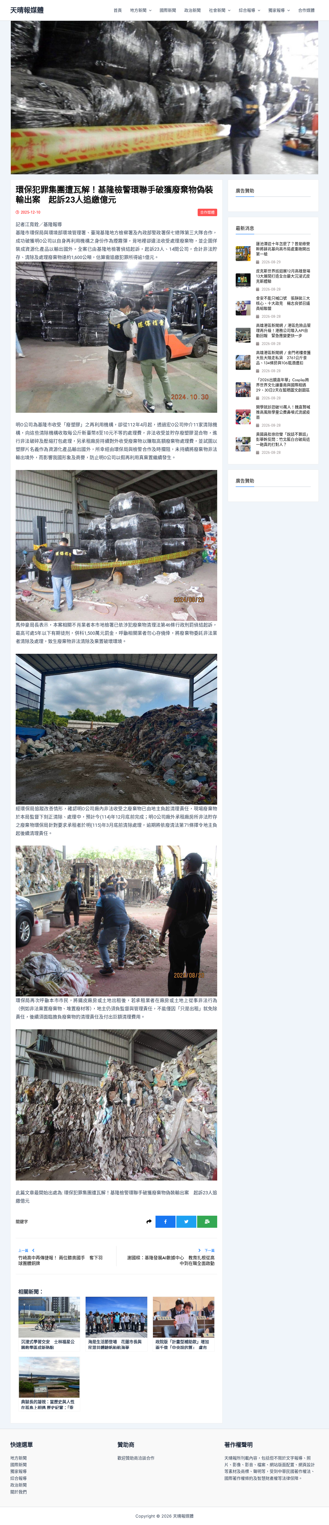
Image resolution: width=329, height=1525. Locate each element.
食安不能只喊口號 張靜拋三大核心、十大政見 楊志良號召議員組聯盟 (283, 303)
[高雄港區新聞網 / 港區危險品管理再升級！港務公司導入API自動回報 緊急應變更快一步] (243, 335)
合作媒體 (306, 10)
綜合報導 (247, 10)
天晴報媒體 (27, 10)
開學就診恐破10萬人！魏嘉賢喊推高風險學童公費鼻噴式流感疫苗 (283, 412)
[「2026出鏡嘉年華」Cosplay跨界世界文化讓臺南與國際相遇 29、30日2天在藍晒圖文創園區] (243, 389)
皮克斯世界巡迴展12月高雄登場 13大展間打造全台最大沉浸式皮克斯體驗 (285, 276)
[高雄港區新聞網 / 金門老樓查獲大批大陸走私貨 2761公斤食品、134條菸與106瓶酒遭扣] (243, 362)
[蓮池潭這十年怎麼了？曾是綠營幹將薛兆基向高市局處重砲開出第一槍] (243, 253)
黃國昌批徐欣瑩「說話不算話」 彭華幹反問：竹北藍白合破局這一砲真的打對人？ (284, 439)
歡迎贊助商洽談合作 (135, 1458)
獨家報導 (276, 10)
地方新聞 (138, 10)
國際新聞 (168, 10)
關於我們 (18, 1491)
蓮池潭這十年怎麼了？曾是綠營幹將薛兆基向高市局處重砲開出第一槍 (283, 249)
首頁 (118, 10)
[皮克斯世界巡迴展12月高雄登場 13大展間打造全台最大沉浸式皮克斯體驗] (243, 280)
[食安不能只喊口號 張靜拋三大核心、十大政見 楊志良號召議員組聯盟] (243, 308)
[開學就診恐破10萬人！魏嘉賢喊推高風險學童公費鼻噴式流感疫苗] (243, 416)
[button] (149, 10)
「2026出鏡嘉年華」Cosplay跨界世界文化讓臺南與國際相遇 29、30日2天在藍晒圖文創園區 (283, 385)
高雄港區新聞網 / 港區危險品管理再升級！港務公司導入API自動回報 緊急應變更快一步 (283, 331)
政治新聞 (192, 10)
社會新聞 (217, 10)
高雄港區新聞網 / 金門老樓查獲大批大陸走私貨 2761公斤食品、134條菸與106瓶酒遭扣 (283, 358)
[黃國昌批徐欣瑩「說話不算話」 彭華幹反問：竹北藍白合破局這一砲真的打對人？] (243, 444)
